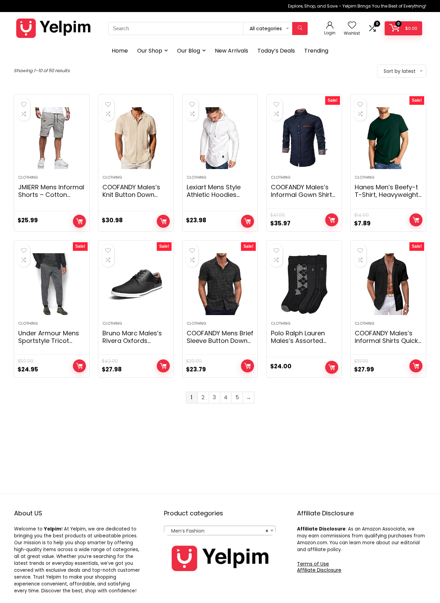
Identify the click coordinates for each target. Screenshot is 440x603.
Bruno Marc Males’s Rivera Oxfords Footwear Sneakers (132, 341)
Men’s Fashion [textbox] (217, 530)
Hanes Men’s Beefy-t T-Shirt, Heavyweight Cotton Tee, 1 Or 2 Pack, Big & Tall (386, 198)
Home (120, 51)
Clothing (28, 177)
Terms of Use (313, 563)
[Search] (300, 28)
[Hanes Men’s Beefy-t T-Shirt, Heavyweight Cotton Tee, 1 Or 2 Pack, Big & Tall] (388, 138)
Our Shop (149, 51)
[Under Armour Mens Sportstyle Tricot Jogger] (51, 284)
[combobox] (220, 530)
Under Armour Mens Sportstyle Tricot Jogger (48, 341)
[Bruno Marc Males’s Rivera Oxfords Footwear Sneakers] (135, 284)
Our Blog (188, 51)
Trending (316, 51)
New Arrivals (231, 51)
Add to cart (79, 221)
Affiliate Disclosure (319, 570)
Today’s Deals (276, 51)
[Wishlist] (352, 25)
